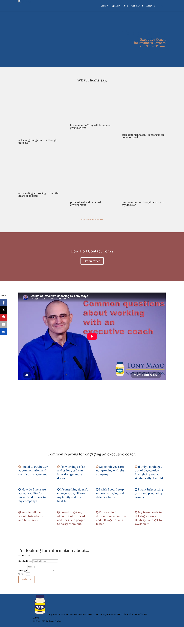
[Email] (3, 324)
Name (21, 555)
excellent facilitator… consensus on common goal (143, 136)
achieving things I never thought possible (37, 141)
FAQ (161, 6)
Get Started (137, 6)
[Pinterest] (3, 317)
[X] (3, 310)
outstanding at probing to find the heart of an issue (38, 194)
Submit (26, 579)
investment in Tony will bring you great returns (90, 126)
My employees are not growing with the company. (110, 470)
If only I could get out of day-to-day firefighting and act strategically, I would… (150, 472)
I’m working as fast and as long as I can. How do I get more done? (71, 472)
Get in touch (92, 261)
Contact (104, 6)
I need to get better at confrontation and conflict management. (33, 470)
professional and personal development (85, 203)
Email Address (25, 561)
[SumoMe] (3, 331)
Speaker (116, 6)
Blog (125, 6)
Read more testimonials (92, 219)
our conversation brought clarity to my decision (143, 203)
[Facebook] (3, 302)
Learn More (35, 421)
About (149, 6)
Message (22, 570)
